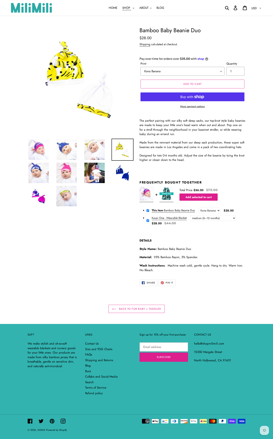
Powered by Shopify (56, 430)
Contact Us (92, 343)
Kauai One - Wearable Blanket (169, 218)
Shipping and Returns (99, 360)
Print (143, 63)
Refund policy (94, 393)
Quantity (231, 63)
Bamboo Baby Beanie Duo (173, 210)
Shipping (144, 44)
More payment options (192, 106)
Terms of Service (95, 387)
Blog (88, 365)
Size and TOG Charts (98, 349)
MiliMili (41, 430)
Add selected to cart (198, 197)
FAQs (88, 354)
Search (89, 382)
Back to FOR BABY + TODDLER (139, 309)
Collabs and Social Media (101, 376)
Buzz (88, 371)
